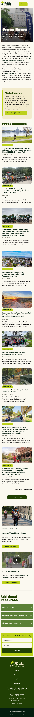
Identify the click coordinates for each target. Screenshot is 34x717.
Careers (17, 670)
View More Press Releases (23, 489)
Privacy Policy (21, 714)
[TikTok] (26, 689)
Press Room (17, 679)
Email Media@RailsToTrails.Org (16, 113)
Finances (17, 675)
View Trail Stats (8, 608)
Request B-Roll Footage (11, 582)
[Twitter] (11, 689)
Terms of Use (13, 714)
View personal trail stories (11, 623)
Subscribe (17, 650)
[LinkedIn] (22, 689)
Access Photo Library (11, 546)
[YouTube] (19, 689)
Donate (23, 4)
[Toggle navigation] (31, 4)
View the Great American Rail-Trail (14, 615)
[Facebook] (8, 689)
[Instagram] (15, 689)
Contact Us (17, 683)
